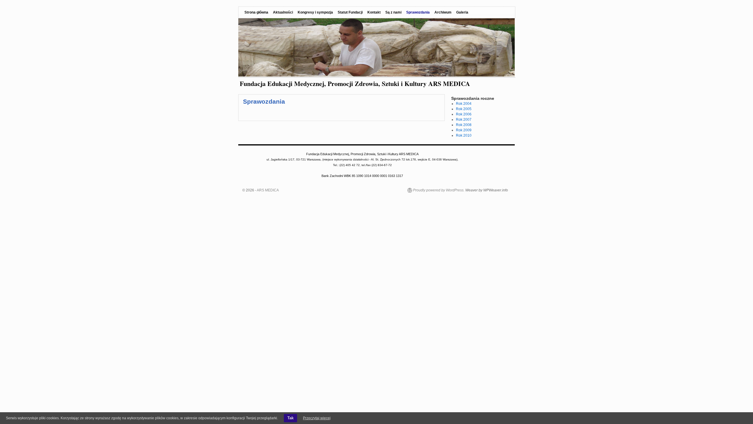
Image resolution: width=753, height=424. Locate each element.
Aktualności (283, 12)
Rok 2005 (464, 109)
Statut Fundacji (350, 12)
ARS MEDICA (268, 190)
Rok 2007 (464, 119)
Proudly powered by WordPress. (438, 190)
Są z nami (393, 12)
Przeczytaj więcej (317, 418)
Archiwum (443, 12)
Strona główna (256, 12)
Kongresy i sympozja (315, 12)
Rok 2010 (464, 135)
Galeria (462, 12)
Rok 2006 (464, 114)
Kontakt (374, 12)
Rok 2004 (464, 104)
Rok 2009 (464, 130)
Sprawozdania (418, 12)
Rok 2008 (464, 125)
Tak (290, 418)
